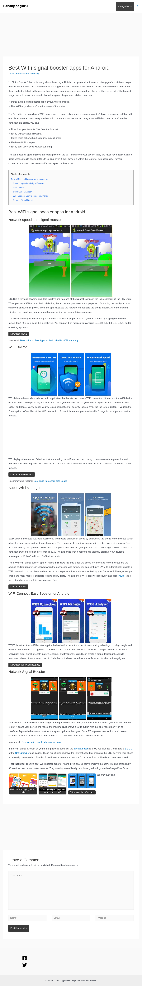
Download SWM (18, 586)
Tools (11, 73)
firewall (121, 576)
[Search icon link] (138, 6)
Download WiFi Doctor (21, 474)
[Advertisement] (71, 37)
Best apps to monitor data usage (50, 481)
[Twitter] (24, 965)
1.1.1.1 (128, 748)
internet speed (81, 748)
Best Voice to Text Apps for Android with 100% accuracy (49, 340)
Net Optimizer (22, 753)
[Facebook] (24, 958)
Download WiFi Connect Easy (25, 665)
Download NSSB (18, 334)
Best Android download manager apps (41, 742)
